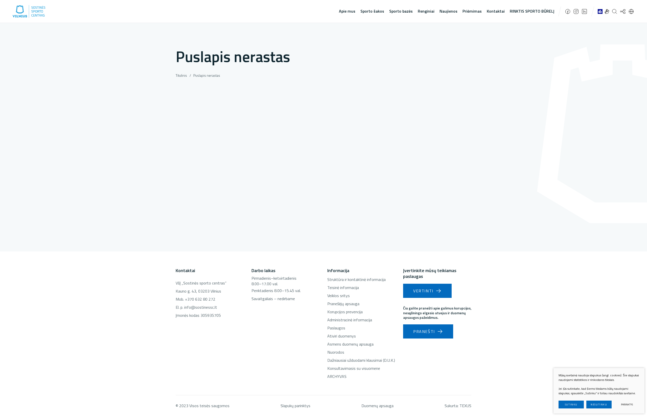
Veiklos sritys (338, 296)
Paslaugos (336, 328)
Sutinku (571, 404)
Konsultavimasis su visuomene (353, 368)
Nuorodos (335, 352)
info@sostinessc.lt (200, 307)
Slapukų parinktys (295, 405)
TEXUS (465, 406)
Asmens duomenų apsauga (350, 344)
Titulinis (181, 75)
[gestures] (607, 11)
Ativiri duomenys (341, 336)
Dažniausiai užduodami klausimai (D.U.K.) (361, 360)
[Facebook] (568, 11)
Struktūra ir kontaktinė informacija (356, 279)
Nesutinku (599, 404)
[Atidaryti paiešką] (614, 11)
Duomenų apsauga (377, 406)
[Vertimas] (631, 11)
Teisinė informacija (343, 287)
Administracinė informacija (349, 320)
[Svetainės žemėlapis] (623, 11)
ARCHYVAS (336, 376)
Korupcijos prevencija (345, 312)
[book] (600, 11)
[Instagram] (576, 11)
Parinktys (627, 404)
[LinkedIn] (584, 11)
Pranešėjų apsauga (343, 304)
